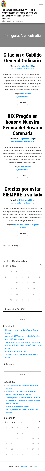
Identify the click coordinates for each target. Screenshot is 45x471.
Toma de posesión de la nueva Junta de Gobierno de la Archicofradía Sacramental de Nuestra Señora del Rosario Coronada (23, 345)
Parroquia (22, 228)
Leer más (22, 102)
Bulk (35, 467)
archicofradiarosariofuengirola (22, 69)
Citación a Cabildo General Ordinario (22, 58)
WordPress (24, 467)
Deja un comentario (22, 97)
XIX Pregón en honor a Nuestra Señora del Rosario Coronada (22, 124)
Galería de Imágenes (31, 225)
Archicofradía (26, 94)
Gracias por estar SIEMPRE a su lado (22, 192)
